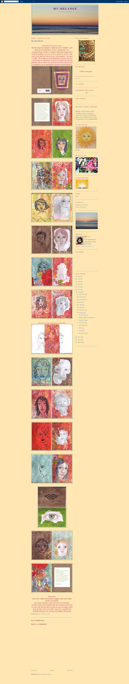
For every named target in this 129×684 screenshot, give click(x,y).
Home (52, 670)
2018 (79, 281)
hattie (88, 236)
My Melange (65, 9)
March (81, 307)
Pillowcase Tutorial (81, 207)
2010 (79, 340)
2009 (79, 342)
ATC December (83, 323)
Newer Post (34, 670)
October (81, 297)
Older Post (70, 670)
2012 (79, 292)
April (80, 305)
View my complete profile (84, 246)
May (80, 302)
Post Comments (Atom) (45, 674)
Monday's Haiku (83, 320)
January (81, 312)
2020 (79, 276)
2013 (79, 289)
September (82, 299)
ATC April (81, 330)
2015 (79, 284)
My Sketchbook (83, 315)
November (82, 294)
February (81, 310)
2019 (79, 279)
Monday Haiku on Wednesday (87, 317)
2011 (79, 337)
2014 (79, 287)
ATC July (81, 328)
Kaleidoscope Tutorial (82, 205)
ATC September (83, 325)
